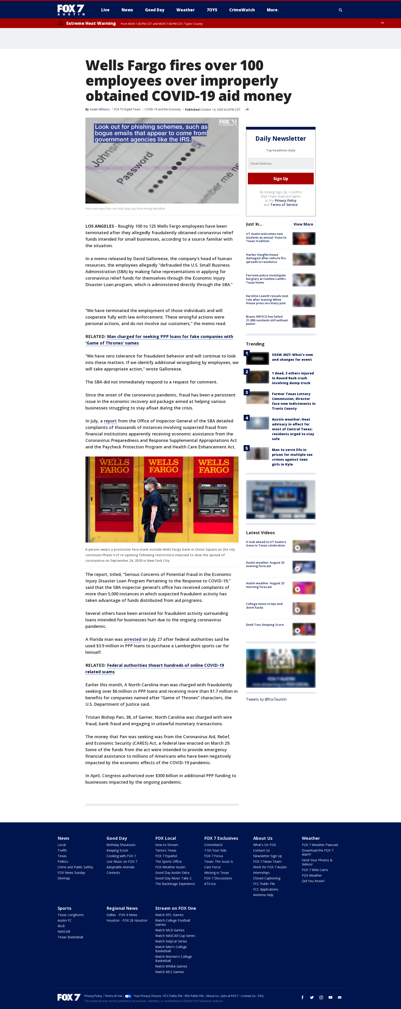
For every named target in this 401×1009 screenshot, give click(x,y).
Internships (261, 872)
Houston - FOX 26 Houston (127, 920)
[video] (304, 546)
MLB (61, 926)
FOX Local (165, 838)
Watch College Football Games (172, 922)
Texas (62, 856)
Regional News (122, 908)
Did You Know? (313, 881)
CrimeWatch (213, 845)
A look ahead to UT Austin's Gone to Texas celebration (266, 543)
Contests (113, 872)
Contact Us (261, 850)
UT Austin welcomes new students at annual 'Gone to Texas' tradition (266, 237)
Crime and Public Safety (75, 867)
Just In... (254, 224)
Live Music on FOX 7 (122, 861)
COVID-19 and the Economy (163, 109)
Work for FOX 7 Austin (270, 867)
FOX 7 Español (166, 856)
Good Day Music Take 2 (173, 878)
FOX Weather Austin (170, 867)
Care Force (212, 867)
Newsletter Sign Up (267, 856)
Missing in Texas (216, 872)
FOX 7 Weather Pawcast (320, 845)
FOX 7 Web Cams (315, 870)
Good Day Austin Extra (172, 872)
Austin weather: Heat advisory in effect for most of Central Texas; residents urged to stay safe (293, 429)
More (272, 10)
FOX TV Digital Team (127, 109)
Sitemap (64, 878)
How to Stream (166, 845)
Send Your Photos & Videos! (317, 862)
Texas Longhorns (71, 915)
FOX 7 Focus (213, 856)
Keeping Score (117, 850)
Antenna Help (263, 895)
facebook (302, 997)
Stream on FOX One (175, 908)
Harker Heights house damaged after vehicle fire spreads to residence (266, 258)
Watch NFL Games (169, 915)
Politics (63, 861)
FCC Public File (264, 883)
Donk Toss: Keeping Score (265, 624)
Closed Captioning (266, 878)
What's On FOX (264, 845)
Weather (311, 838)
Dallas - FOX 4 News (122, 915)
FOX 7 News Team (267, 861)
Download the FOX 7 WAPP (317, 852)
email (339, 997)
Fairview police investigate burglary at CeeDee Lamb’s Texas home (266, 278)
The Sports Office (168, 861)
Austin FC (65, 920)
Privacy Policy (286, 200)
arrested (132, 639)
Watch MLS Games (169, 972)
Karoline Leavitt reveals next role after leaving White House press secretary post (267, 299)
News (63, 838)
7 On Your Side (215, 850)
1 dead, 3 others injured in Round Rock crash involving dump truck (293, 378)
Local (62, 845)
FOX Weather (312, 875)
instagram (321, 997)
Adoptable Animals (121, 867)
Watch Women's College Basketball (173, 958)
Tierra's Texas (165, 850)
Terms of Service (284, 204)
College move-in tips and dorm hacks (264, 606)
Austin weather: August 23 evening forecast (265, 564)
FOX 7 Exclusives (221, 838)
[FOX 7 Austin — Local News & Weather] (73, 10)
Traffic (62, 850)
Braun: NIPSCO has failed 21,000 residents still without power (267, 320)
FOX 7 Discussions (218, 878)
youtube (330, 997)
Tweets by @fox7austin (266, 699)
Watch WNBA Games (171, 966)
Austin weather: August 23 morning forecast (265, 585)
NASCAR (64, 931)
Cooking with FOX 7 (121, 856)
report (110, 421)
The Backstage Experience (175, 883)
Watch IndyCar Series (171, 941)
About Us (262, 838)
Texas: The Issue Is (218, 861)
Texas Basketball (70, 937)
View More (303, 224)
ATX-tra (210, 883)
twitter (312, 997)
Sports (64, 908)
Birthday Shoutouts (121, 845)
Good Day (117, 838)
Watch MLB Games (169, 930)
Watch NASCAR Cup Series (175, 935)
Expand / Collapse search (340, 9)
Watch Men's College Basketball (171, 949)
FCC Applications (265, 889)
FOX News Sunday (71, 872)
